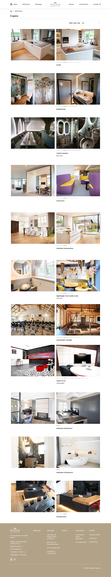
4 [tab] (68, 106)
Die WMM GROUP (81, 542)
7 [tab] (79, 150)
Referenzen (37, 530)
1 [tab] (58, 106)
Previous (9, 45)
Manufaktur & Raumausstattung (52, 543)
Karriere (64, 530)
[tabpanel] (33, 44)
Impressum (92, 538)
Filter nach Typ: (74, 23)
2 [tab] (61, 106)
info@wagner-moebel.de (18, 555)
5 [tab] (72, 106)
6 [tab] (75, 106)
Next (102, 45)
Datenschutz (93, 542)
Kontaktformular (94, 535)
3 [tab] (65, 106)
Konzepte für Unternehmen (51, 552)
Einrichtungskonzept (53, 548)
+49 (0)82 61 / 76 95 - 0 (17, 552)
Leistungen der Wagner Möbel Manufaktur (51, 537)
